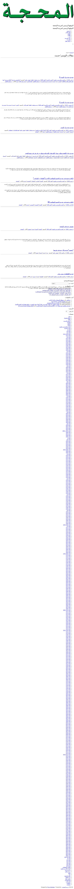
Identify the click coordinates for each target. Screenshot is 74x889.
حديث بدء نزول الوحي (66, 127)
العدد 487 (68, 845)
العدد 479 (68, 834)
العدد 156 (68, 379)
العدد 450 (68, 792)
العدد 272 (68, 556)
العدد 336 (68, 637)
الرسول (71, 132)
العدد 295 (68, 590)
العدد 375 (68, 686)
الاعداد (69, 325)
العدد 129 (68, 350)
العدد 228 (68, 491)
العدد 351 (68, 655)
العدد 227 (68, 490)
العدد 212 (68, 461)
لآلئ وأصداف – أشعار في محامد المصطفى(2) (60, 294)
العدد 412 (68, 738)
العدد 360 (68, 668)
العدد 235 (68, 503)
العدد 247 (68, 522)
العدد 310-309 (67, 610)
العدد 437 (68, 773)
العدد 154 (68, 377)
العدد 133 (68, 355)
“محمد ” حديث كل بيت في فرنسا (63, 250)
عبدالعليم (68, 300)
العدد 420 (68, 750)
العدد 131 (68, 353)
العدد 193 (68, 429)
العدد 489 (68, 848)
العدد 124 (68, 342)
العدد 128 (68, 348)
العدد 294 (68, 588)
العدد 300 (68, 597)
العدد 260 (68, 540)
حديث (53, 81)
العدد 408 (68, 733)
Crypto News (67, 318)
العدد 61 (69, 860)
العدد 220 (68, 480)
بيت (47, 253)
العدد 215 (68, 467)
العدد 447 (48, 130)
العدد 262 (68, 543)
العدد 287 (68, 578)
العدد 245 (68, 519)
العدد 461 (68, 808)
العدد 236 (68, 504)
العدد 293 (68, 587)
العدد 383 (68, 698)
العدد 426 (68, 757)
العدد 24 (69, 510)
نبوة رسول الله (22, 81)
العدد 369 (68, 679)
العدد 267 (68, 551)
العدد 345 (68, 647)
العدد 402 (68, 724)
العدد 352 (68, 656)
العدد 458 (68, 803)
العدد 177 (68, 408)
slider (69, 319)
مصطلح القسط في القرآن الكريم (56, 300)
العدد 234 (50, 276)
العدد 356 (68, 662)
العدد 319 (68, 623)
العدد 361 (68, 669)
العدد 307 (68, 607)
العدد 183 (68, 418)
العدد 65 (69, 864)
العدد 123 (68, 341)
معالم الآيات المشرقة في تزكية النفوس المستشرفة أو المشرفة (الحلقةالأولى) (53, 292)
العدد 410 (68, 736)
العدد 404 (68, 727)
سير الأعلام (68, 877)
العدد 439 (68, 776)
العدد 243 (68, 516)
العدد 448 (40, 105)
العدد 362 (68, 671)
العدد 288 (68, 579)
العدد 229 (68, 493)
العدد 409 (68, 734)
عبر (31, 276)
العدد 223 (68, 484)
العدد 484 (68, 841)
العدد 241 (68, 513)
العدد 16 (69, 382)
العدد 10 (69, 331)
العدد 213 (68, 462)
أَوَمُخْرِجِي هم (8, 80)
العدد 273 (68, 558)
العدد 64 (69, 863)
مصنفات (69, 884)
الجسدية (29, 181)
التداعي (37, 181)
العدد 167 (68, 392)
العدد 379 (68, 692)
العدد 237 (68, 506)
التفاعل (33, 181)
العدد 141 (68, 369)
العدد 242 (68, 514)
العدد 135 (68, 358)
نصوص (29, 229)
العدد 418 (68, 747)
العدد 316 (68, 618)
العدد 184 (68, 419)
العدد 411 (68, 737)
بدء (57, 81)
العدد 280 (68, 568)
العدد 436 (68, 772)
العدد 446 (41, 156)
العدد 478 (68, 832)
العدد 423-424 (67, 754)
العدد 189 (68, 422)
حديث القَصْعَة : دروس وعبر (65, 274)
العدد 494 (68, 855)
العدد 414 (68, 741)
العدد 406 (68, 730)
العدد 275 (68, 561)
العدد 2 (69, 438)
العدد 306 (68, 605)
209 (69, 316)
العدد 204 (68, 447)
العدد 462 (68, 809)
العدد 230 (68, 496)
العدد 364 (68, 673)
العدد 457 (68, 802)
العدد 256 (68, 535)
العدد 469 (68, 819)
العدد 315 (68, 617)
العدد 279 (68, 566)
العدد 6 (69, 858)
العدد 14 (69, 366)
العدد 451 (68, 793)
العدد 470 (68, 821)
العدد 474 (68, 827)
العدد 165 (68, 389)
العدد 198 (68, 435)
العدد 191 (68, 426)
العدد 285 (68, 575)
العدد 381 (68, 695)
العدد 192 (68, 428)
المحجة (37, 132)
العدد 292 (68, 585)
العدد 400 (68, 723)
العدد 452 (68, 795)
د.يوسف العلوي (36, 81)
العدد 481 (68, 837)
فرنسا (40, 253)
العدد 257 (68, 536)
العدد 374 (68, 685)
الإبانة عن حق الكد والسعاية (53, 303)
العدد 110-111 (67, 334)
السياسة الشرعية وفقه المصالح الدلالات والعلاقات (59, 289)
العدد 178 (68, 409)
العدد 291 (68, 584)
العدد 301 (68, 598)
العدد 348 (68, 652)
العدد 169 (68, 395)
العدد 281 (68, 569)
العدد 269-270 (67, 553)
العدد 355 (68, 660)
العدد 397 (68, 718)
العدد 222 (68, 483)
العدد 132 (68, 354)
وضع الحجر (30, 157)
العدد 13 (69, 351)
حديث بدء (9, 105)
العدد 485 (68, 842)
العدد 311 (68, 611)
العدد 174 (68, 403)
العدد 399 (68, 721)
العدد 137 (68, 361)
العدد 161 (68, 384)
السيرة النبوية (49, 80)
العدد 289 (68, 581)
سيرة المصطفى (41, 157)
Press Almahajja (51, 887)
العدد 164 (68, 387)
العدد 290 (68, 582)
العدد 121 (68, 338)
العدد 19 (69, 423)
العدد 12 (69, 337)
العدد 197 (68, 434)
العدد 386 (68, 702)
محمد (37, 253)
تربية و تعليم (37, 80)
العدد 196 (68, 432)
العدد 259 (68, 539)
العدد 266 (48, 229)
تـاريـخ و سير (35, 156)
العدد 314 (68, 616)
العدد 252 (68, 529)
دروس (34, 276)
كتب (70, 37)
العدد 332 (68, 632)
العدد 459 (68, 805)
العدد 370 (68, 681)
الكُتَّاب (69, 35)
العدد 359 (68, 666)
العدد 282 (68, 571)
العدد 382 (68, 697)
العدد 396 (68, 717)
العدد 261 (68, 542)
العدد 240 (68, 512)
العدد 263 (68, 545)
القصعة (41, 276)
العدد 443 (68, 782)
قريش (35, 157)
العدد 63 (69, 861)
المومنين (32, 205)
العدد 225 (68, 487)
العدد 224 (68, 486)
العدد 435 (68, 770)
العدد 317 (68, 620)
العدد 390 (68, 708)
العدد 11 (69, 332)
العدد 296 (49, 205)
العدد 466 (68, 815)
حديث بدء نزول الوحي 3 (66, 77)
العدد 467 (68, 816)
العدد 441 (68, 779)
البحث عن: (71, 283)
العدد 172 (68, 400)
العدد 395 (68, 715)
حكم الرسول (57, 157)
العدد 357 (68, 663)
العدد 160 (68, 383)
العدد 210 (68, 455)
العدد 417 (68, 746)
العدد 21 (69, 454)
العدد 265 (68, 548)
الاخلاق (69, 324)
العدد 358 (68, 665)
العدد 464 (68, 812)
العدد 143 (68, 371)
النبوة (36, 229)
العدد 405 (68, 728)
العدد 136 (68, 360)
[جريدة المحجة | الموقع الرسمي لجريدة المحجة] (38, 22)
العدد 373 (68, 684)
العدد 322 (68, 627)
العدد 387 (68, 704)
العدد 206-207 (67, 449)
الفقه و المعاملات (67, 867)
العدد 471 (68, 822)
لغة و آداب (25, 105)
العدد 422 (68, 753)
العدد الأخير (68, 32)
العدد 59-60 (68, 857)
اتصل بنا (69, 39)
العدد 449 (43, 80)
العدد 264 (68, 546)
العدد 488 (68, 847)
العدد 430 (68, 763)
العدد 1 (69, 329)
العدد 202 (68, 444)
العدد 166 (68, 390)
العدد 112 (68, 335)
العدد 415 (68, 743)
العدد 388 (68, 705)
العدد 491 (68, 851)
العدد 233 (68, 500)
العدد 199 (68, 436)
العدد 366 (68, 676)
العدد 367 (68, 678)
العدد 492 (68, 853)
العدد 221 (68, 481)
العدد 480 (68, 835)
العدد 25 (69, 526)
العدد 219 (68, 477)
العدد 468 (68, 818)
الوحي (59, 81)
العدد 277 (68, 564)
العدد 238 (68, 507)
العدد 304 (68, 603)
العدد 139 (68, 364)
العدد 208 (68, 451)
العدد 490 (68, 850)
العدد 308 (68, 608)
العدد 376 (68, 688)
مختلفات (10, 130)
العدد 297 (68, 592)
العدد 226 (68, 488)
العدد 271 (68, 555)
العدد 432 (68, 766)
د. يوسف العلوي (8, 81)
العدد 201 (68, 442)
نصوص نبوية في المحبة (66, 226)
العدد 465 (68, 814)
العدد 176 (68, 406)
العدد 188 (68, 421)
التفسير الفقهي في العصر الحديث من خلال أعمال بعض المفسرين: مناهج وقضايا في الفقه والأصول (37, 304)
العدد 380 (68, 694)
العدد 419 (68, 749)
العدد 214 (68, 465)
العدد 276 (68, 562)
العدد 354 (68, 659)
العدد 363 (68, 672)
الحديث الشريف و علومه (59, 80)
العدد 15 (69, 373)
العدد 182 (68, 416)
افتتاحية (69, 322)
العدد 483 (68, 840)
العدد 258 (68, 538)
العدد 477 (68, 831)
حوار (70, 874)
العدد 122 (68, 340)
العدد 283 (68, 572)
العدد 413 (68, 740)
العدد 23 (69, 494)
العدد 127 (68, 347)
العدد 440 (68, 777)
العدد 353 (68, 658)
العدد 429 (68, 762)
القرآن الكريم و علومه (41, 130)
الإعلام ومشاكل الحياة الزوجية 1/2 (26, 306)
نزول (17, 81)
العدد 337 (68, 639)
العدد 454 (68, 798)
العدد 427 (68, 759)
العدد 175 (68, 405)
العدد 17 (69, 396)
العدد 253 (68, 530)
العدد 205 (68, 448)
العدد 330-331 (67, 630)
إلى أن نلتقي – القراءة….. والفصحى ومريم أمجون (59, 293)
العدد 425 (68, 756)
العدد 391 (68, 710)
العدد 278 (68, 565)
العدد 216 (68, 470)
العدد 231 (68, 497)
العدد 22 (69, 478)
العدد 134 (68, 357)
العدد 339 (68, 642)
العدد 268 (68, 552)
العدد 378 (68, 691)
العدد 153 (68, 376)
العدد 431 (68, 764)
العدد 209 (68, 452)
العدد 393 (68, 712)
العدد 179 (68, 410)
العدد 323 (68, 629)
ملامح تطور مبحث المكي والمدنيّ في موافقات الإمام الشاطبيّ (56, 290)
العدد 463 (68, 811)
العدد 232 (68, 499)
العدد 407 (68, 731)
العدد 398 (68, 720)
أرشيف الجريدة (67, 321)
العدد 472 (68, 824)
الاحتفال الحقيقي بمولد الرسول (58, 301)
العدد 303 (68, 601)
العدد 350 (68, 653)
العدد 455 (68, 799)
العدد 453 (68, 796)
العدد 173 (68, 402)
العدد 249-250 (67, 525)
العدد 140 (68, 367)
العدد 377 (68, 689)
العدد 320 (68, 624)
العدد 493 (68, 854)
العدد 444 (68, 783)
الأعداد (69, 34)
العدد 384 (68, 699)
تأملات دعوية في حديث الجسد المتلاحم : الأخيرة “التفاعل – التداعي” (53, 178)
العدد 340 (68, 643)
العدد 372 (68, 682)
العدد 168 (68, 393)
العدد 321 (68, 626)
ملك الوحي (29, 81)
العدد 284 (68, 574)
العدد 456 (68, 801)
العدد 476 (68, 829)
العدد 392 (68, 711)
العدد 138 (68, 363)
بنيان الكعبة (66, 157)
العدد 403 (68, 725)
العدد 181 (68, 415)
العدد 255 (68, 533)
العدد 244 (68, 517)
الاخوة (41, 181)
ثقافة (32, 80)
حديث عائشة (56, 132)
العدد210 (68, 866)
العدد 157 (68, 380)
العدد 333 (68, 633)
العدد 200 (68, 441)
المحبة (40, 229)
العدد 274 (68, 559)
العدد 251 (61, 253)
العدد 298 (68, 594)
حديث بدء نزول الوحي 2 (66, 102)
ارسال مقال (68, 41)
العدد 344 (68, 646)
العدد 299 (50, 181)
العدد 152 (68, 374)
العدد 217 (68, 471)
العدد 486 (68, 844)
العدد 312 (68, 613)
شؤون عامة (27, 80)
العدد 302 (68, 600)
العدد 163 (68, 386)
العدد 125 (68, 344)
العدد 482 (68, 838)
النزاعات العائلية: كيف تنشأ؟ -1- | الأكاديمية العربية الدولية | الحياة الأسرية (53, 306)
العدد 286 (68, 577)
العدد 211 (68, 458)
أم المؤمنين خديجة (16, 80)
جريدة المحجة (65, 887)
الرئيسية (69, 31)
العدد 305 (68, 604)
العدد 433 (68, 767)
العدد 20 (69, 439)
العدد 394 (68, 714)
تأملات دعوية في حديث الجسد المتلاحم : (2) (60, 202)
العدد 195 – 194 (67, 431)
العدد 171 (68, 399)
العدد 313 (68, 614)
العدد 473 (68, 825)
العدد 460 (68, 806)
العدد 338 (68, 640)
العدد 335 (68, 636)
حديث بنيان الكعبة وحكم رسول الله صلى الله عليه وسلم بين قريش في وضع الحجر (49, 153)
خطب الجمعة (68, 876)
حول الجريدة (68, 38)
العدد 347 (68, 650)
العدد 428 (68, 760)
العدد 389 (68, 707)
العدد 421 (68, 751)
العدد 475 (68, 828)
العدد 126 (68, 345)
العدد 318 (68, 621)
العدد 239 (68, 509)
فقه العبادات (16, 130)
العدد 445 (68, 785)
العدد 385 (68, 701)
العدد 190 (68, 425)
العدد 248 (68, 523)
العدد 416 (68, 744)
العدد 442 (68, 780)
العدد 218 (68, 474)
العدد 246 (68, 520)
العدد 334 (68, 634)
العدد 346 (68, 649)
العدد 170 (68, 397)
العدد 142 (68, 370)
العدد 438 (68, 775)
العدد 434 (68, 769)
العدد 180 (68, 413)
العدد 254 (68, 532)
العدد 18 (69, 412)
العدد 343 (68, 645)
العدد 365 (68, 675)
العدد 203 (68, 445)
